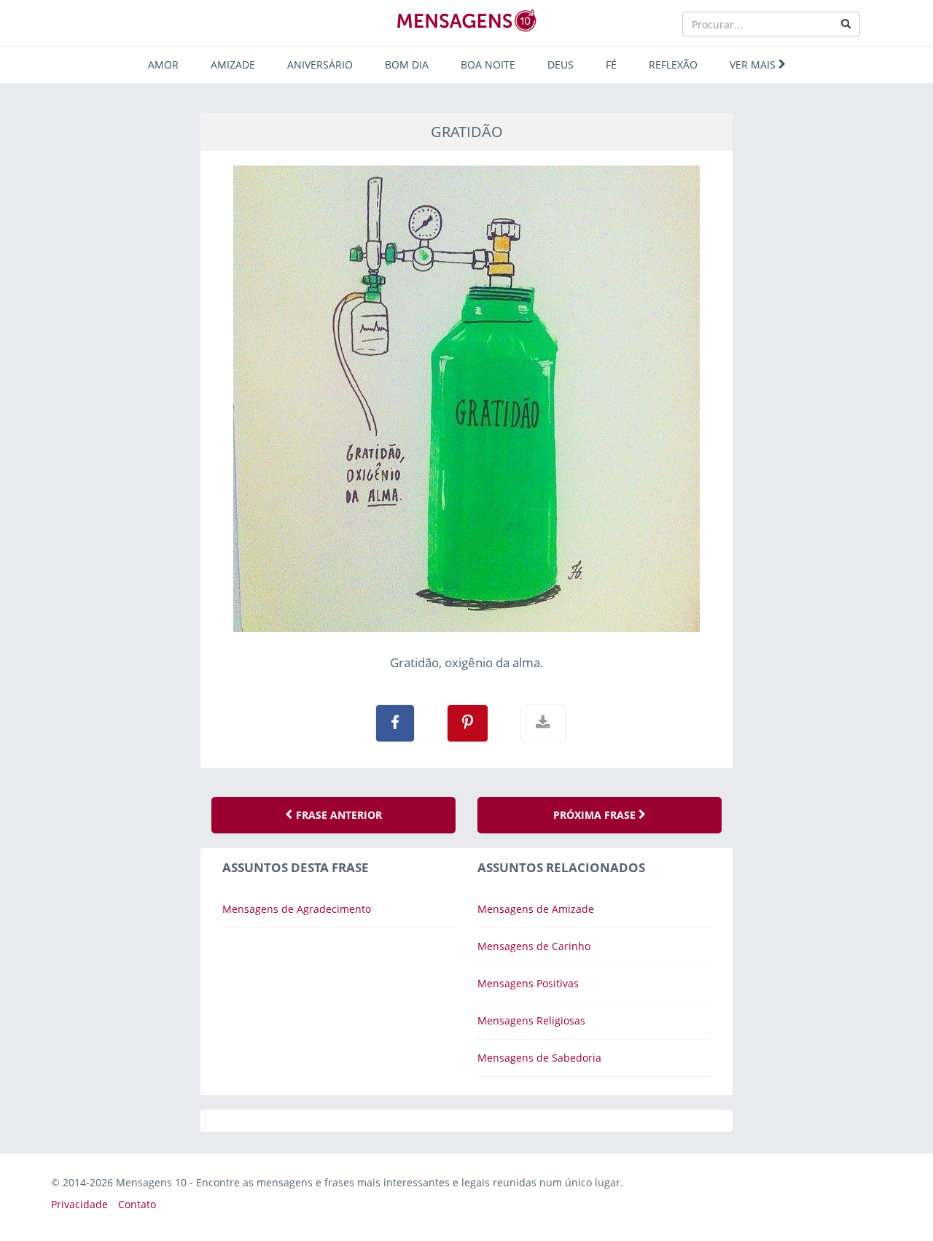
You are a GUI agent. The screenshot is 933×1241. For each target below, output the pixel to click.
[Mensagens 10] (466, 20)
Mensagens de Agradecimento (296, 909)
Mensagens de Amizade (535, 909)
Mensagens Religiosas (531, 1020)
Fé (611, 64)
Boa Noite (488, 64)
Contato (137, 1204)
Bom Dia (407, 64)
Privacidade (79, 1204)
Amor (163, 64)
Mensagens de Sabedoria (539, 1058)
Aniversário (320, 64)
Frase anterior (337, 815)
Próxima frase (596, 815)
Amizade (233, 64)
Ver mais (754, 64)
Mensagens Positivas (528, 983)
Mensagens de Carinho (533, 946)
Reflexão (673, 64)
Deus (560, 64)
